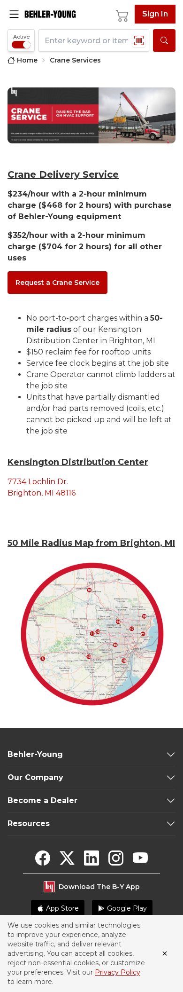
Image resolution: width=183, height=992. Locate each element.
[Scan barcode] (138, 40)
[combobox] (93, 40)
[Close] (164, 953)
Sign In (155, 13)
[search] (164, 40)
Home (27, 60)
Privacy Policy (117, 972)
